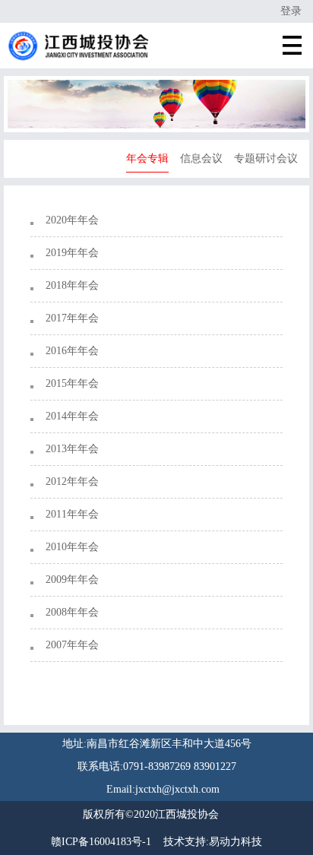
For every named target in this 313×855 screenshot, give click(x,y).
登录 (291, 11)
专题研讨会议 (266, 158)
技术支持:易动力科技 (212, 841)
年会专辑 (147, 158)
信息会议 (201, 158)
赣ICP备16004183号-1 (101, 841)
